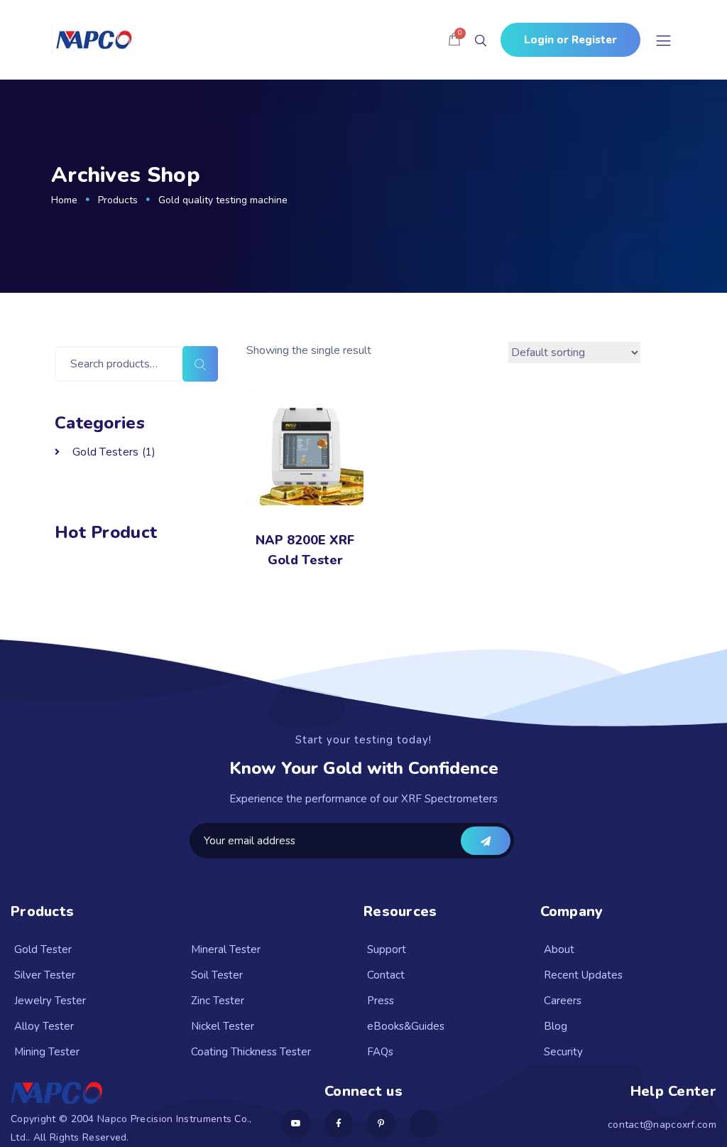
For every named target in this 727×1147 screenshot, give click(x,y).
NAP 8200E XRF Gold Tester (305, 550)
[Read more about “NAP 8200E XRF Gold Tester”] (305, 489)
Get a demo (485, 840)
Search (200, 364)
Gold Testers (105, 452)
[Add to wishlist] (347, 489)
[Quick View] (263, 489)
